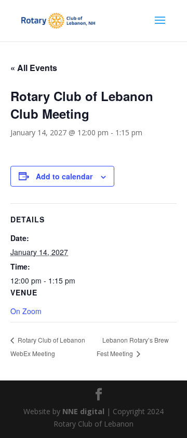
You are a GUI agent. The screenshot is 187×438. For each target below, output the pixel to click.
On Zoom (26, 311)
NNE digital (83, 411)
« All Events (33, 68)
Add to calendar (64, 176)
